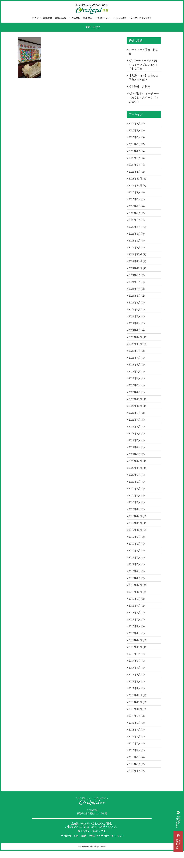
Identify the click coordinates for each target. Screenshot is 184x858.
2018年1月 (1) (137, 633)
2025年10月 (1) (137, 185)
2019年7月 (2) (137, 550)
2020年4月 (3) (137, 495)
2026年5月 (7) (137, 144)
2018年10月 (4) (137, 591)
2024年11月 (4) (137, 261)
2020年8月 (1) (137, 481)
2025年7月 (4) (137, 206)
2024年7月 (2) (137, 288)
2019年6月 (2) (137, 557)
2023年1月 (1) (137, 392)
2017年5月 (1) (137, 660)
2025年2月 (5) (137, 240)
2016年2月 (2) (137, 764)
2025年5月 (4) (137, 219)
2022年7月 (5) (137, 419)
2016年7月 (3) (137, 729)
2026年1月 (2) (137, 171)
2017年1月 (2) (137, 688)
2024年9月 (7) (137, 274)
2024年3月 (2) (137, 316)
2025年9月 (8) (137, 192)
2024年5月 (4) (137, 302)
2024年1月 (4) (137, 330)
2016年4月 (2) (137, 750)
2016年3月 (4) (137, 757)
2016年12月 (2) (137, 695)
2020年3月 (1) (137, 502)
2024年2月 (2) (137, 323)
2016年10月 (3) (137, 708)
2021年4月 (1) (137, 447)
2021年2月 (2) (137, 454)
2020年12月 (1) (137, 460)
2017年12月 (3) (137, 640)
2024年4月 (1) (137, 309)
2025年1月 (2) (137, 247)
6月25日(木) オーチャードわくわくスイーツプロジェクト (144, 97)
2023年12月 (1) (137, 336)
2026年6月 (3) (137, 137)
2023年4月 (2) (137, 378)
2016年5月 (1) (137, 743)
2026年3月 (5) (137, 157)
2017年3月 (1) (137, 674)
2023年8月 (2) (137, 350)
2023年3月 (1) (137, 385)
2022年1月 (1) (137, 433)
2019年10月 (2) (137, 529)
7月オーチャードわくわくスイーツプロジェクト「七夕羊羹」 (143, 64)
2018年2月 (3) (137, 626)
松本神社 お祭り (139, 86)
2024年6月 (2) (137, 295)
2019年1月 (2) (137, 578)
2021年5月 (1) (137, 440)
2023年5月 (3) (137, 371)
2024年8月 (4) (137, 281)
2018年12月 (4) (137, 584)
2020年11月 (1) (137, 467)
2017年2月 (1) (137, 681)
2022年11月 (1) (137, 398)
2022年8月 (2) (137, 412)
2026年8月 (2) (137, 123)
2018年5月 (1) (137, 619)
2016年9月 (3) (137, 715)
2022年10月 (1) (137, 405)
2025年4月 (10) (137, 226)
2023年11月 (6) (137, 343)
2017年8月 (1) (137, 653)
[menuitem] (43, 18)
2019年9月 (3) (137, 536)
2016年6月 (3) (137, 736)
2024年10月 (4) (137, 268)
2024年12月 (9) (137, 254)
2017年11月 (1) (137, 646)
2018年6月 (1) (137, 612)
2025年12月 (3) (137, 178)
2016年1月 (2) (137, 770)
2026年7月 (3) (137, 130)
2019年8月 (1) (137, 543)
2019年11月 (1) (137, 522)
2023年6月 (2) (137, 364)
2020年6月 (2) (137, 488)
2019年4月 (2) (137, 571)
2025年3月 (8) (137, 233)
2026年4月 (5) (137, 151)
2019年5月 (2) (137, 564)
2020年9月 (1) (137, 474)
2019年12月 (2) (137, 516)
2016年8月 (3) (137, 722)
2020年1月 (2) (137, 509)
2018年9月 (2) (137, 598)
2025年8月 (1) (137, 199)
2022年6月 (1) (137, 426)
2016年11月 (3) (137, 702)
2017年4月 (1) (137, 667)
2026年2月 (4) (137, 164)
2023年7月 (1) (137, 357)
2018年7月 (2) (137, 605)
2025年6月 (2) (137, 212)
